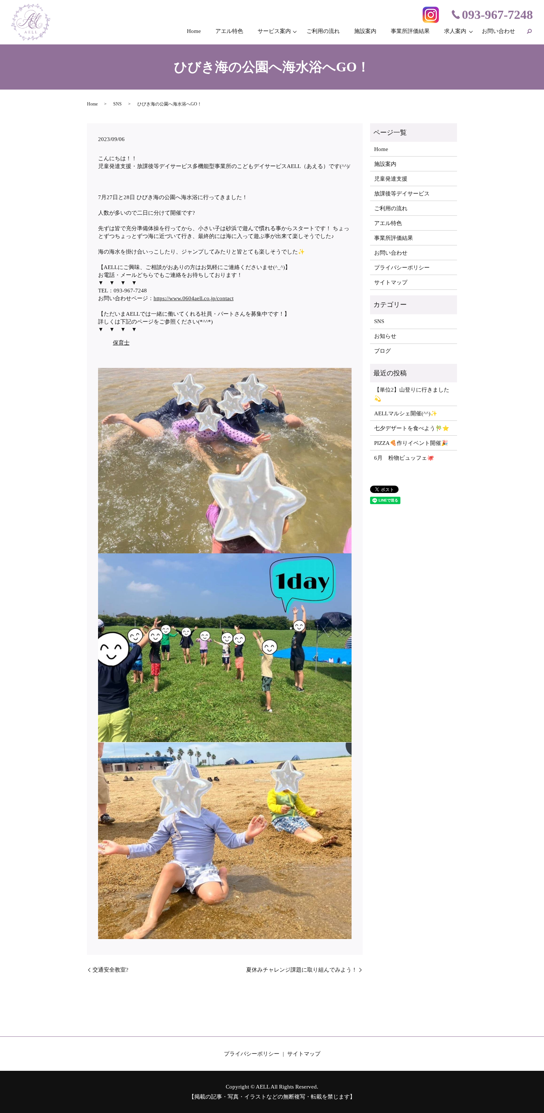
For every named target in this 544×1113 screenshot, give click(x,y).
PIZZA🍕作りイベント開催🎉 (411, 443)
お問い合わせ (498, 31)
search (529, 31)
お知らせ (385, 336)
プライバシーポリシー (402, 268)
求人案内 (455, 31)
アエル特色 (229, 31)
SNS (117, 104)
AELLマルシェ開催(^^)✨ (405, 413)
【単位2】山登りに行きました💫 (411, 394)
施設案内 (365, 31)
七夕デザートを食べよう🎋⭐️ (411, 428)
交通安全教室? (110, 970)
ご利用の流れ (323, 31)
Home (194, 31)
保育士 (121, 343)
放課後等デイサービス (402, 194)
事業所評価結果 (410, 31)
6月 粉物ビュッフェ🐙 (404, 458)
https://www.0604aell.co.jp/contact (194, 298)
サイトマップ (390, 282)
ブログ (382, 351)
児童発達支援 (390, 179)
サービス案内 (274, 31)
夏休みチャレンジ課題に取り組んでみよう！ (301, 970)
